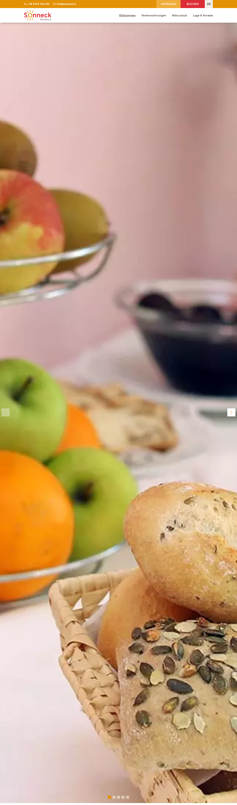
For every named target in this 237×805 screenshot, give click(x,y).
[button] (6, 412)
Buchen (193, 4)
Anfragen (168, 4)
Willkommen (127, 15)
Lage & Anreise (203, 15)
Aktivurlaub (179, 15)
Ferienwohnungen (154, 15)
